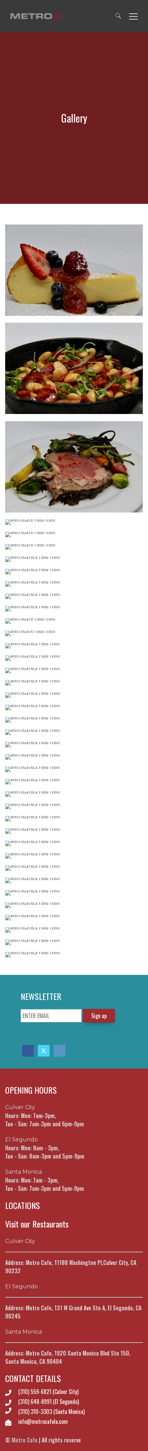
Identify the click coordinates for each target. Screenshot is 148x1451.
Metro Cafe (25, 1440)
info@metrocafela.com (43, 1421)
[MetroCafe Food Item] (74, 270)
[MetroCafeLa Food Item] (74, 559)
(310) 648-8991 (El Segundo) (48, 1401)
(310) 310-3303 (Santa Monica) (51, 1411)
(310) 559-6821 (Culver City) (48, 1391)
